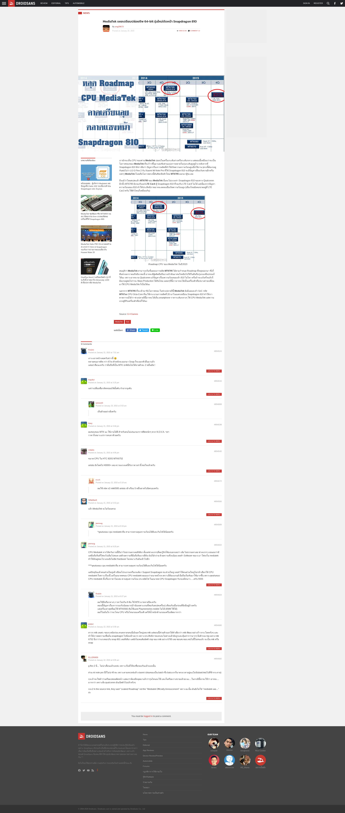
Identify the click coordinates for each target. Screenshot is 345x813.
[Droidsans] (21, 3)
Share (132, 330)
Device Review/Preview (153, 756)
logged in (148, 716)
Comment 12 (195, 31)
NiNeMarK (92, 500)
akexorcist (229, 767)
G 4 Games (132, 314)
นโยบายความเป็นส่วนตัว (153, 793)
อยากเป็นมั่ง (260, 767)
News (86, 13)
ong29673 (119, 26)
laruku (214, 767)
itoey (90, 423)
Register (318, 3)
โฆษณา (146, 787)
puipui (90, 624)
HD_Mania (244, 767)
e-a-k (98, 480)
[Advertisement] (151, 55)
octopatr (214, 751)
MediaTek (119, 322)
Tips (67, 3)
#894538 (218, 424)
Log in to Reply (214, 371)
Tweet (145, 330)
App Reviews (148, 750)
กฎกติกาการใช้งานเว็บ (152, 772)
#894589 (218, 524)
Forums (146, 766)
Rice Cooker (260, 751)
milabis (91, 450)
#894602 (218, 545)
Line (156, 330)
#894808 (218, 404)
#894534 (218, 381)
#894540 (218, 451)
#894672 (218, 481)
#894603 (218, 595)
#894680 (218, 625)
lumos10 (99, 403)
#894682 (218, 659)
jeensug (99, 523)
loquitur (91, 380)
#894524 (218, 351)
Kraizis (91, 350)
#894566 (218, 501)
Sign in (306, 3)
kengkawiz (245, 751)
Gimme (229, 750)
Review (43, 3)
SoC (128, 322)
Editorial (56, 3)
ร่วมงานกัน (147, 782)
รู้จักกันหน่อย (148, 777)
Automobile (78, 3)
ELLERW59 (93, 657)
